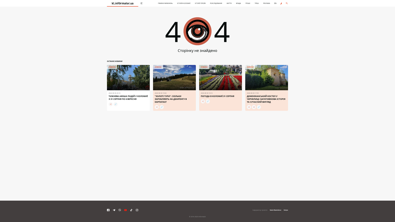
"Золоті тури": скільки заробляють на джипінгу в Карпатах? (171, 99)
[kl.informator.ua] (122, 3)
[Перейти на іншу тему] (281, 3)
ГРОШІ (247, 3)
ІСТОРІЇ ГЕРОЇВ (200, 3)
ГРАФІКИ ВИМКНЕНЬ (165, 3)
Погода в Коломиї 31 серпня (217, 96)
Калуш (286, 210)
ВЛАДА (238, 3)
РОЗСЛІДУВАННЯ (216, 3)
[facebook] (108, 210)
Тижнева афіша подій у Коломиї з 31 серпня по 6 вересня (128, 97)
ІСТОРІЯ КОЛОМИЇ (183, 3)
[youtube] (125, 210)
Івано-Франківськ (275, 210)
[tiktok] (131, 210)
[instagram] (137, 210)
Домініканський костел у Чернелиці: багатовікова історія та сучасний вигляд (266, 99)
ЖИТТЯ (229, 3)
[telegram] (114, 210)
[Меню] (141, 3)
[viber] (119, 210)
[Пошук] (287, 3)
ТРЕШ (257, 3)
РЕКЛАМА (266, 3)
